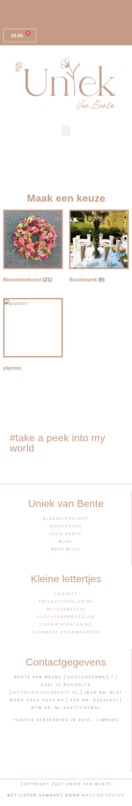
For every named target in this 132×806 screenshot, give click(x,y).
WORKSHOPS (66, 526)
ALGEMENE (45, 632)
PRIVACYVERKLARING (66, 601)
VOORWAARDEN (80, 632)
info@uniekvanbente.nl (45, 692)
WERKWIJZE (66, 549)
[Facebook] (9, 16)
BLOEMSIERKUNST (66, 518)
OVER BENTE (66, 534)
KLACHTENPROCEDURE (66, 617)
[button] (66, 130)
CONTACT (66, 594)
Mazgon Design (103, 795)
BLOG (66, 541)
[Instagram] (23, 16)
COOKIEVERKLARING (66, 624)
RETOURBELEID (66, 609)
